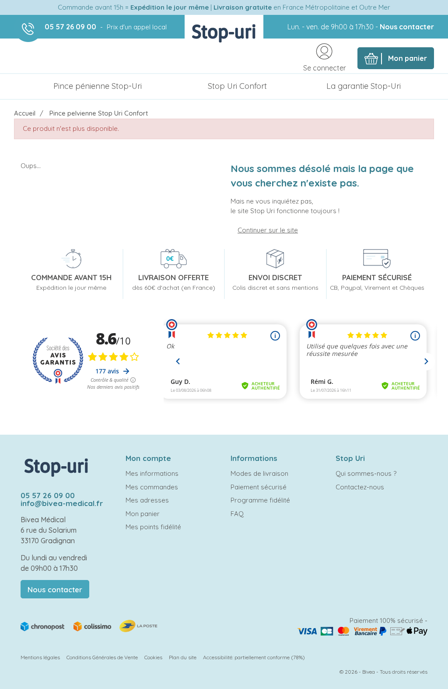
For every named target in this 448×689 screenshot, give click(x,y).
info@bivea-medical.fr (62, 503)
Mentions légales (40, 657)
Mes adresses (147, 500)
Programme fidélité (260, 500)
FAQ (237, 514)
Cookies (153, 657)
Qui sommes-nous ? (366, 473)
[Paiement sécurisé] (362, 630)
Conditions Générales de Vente (102, 657)
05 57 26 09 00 (70, 26)
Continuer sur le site (268, 230)
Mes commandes (152, 487)
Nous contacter (407, 26)
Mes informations (152, 473)
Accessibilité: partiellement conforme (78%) (254, 657)
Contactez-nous (360, 487)
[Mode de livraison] (90, 625)
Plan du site (182, 657)
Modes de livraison (259, 473)
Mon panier (143, 514)
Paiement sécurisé (259, 487)
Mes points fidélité (153, 527)
